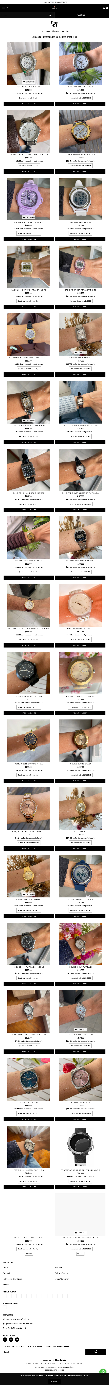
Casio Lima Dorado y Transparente (28, 290)
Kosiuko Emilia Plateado (80, 967)
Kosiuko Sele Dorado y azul (29, 764)
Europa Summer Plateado (80, 628)
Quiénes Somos (61, 1273)
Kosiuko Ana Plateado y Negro (28, 967)
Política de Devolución (12, 1279)
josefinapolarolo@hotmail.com (19, 1323)
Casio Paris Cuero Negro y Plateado (80, 493)
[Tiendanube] (54, 1361)
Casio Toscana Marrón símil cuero (80, 425)
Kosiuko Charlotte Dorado (80, 696)
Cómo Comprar (61, 1279)
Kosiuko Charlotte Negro (28, 696)
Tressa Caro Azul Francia (80, 899)
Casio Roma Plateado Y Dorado (28, 425)
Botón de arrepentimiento (54, 1370)
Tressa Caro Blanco (80, 222)
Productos (59, 1267)
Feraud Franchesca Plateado (29, 1170)
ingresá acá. (70, 1367)
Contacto (7, 1273)
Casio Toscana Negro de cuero (29, 493)
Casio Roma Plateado (80, 358)
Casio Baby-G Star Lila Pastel (28, 222)
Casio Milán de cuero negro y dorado (28, 358)
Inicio (5, 1267)
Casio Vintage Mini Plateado (80, 561)
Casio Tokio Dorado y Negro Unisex (80, 1238)
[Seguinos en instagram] (5, 1339)
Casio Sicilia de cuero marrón (28, 1238)
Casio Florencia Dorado (28, 899)
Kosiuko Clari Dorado (80, 764)
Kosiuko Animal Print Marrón (80, 154)
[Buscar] (50, 15)
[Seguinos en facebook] (11, 1339)
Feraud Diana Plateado (29, 87)
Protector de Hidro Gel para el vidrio (80, 1170)
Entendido (54, 1381)
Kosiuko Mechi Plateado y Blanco (29, 1035)
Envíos (6, 1284)
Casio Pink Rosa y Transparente (80, 290)
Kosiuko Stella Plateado (80, 87)
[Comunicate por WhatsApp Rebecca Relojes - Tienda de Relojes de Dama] (102, 1372)
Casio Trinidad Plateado (80, 1035)
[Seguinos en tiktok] (17, 1339)
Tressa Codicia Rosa (80, 1102)
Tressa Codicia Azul (29, 1102)
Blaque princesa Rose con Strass (29, 831)
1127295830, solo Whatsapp (18, 1319)
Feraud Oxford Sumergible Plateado (29, 154)
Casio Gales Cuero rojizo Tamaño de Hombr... (29, 628)
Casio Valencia (80, 831)
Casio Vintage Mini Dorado (28, 561)
